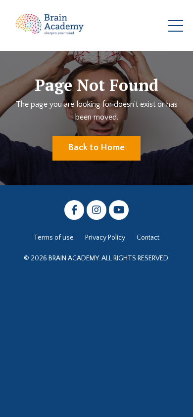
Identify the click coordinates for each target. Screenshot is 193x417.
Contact (148, 238)
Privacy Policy (105, 238)
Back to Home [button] (96, 148)
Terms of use (54, 238)
